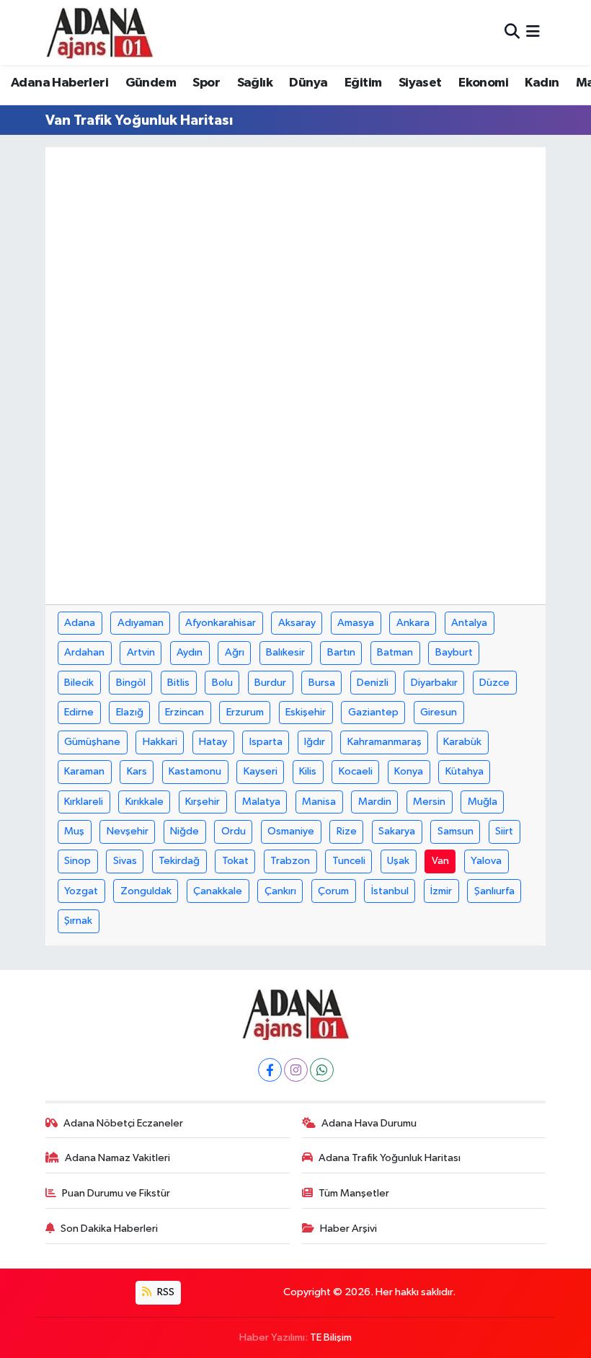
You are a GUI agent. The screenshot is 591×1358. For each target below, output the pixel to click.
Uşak (398, 860)
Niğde (184, 831)
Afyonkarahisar (220, 622)
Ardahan (84, 652)
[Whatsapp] (322, 1070)
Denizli (372, 682)
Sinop (77, 860)
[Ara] (512, 32)
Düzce (494, 682)
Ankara (413, 622)
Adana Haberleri (59, 82)
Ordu (233, 831)
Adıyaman (140, 622)
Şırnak (78, 920)
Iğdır (314, 741)
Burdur (270, 682)
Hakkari (160, 741)
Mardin (374, 801)
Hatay (213, 741)
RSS (164, 1292)
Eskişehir (305, 712)
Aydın (190, 652)
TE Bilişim (331, 1337)
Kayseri (260, 771)
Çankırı (280, 891)
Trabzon (290, 860)
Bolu (222, 682)
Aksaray (297, 622)
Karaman (84, 771)
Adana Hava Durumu (369, 1123)
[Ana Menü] (533, 32)
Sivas (125, 860)
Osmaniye (290, 831)
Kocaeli (356, 771)
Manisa (319, 801)
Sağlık (254, 82)
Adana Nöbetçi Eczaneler (123, 1123)
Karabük (462, 741)
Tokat (235, 860)
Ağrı (234, 652)
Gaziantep (373, 712)
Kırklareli (83, 801)
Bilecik (79, 682)
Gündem (150, 82)
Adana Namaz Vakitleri (117, 1157)
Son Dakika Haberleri (109, 1228)
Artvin (141, 652)
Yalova (486, 860)
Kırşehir (202, 801)
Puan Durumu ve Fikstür (116, 1193)
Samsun (455, 831)
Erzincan (184, 712)
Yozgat (81, 891)
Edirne (79, 712)
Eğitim (363, 82)
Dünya (308, 82)
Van (440, 860)
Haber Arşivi (348, 1228)
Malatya (261, 801)
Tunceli (348, 860)
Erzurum (245, 712)
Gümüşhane (92, 741)
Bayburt (454, 652)
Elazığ (129, 712)
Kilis (307, 771)
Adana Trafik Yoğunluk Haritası (390, 1157)
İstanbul (390, 891)
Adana (79, 622)
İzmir (441, 891)
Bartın (341, 652)
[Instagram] (296, 1070)
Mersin (429, 801)
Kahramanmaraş (384, 741)
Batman (395, 652)
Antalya (469, 622)
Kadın (542, 82)
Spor (206, 82)
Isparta (266, 741)
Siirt (504, 831)
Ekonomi (483, 82)
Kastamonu (195, 771)
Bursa (321, 682)
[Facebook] (270, 1070)
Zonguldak (146, 891)
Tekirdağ (179, 860)
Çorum (333, 891)
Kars (137, 771)
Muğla (482, 801)
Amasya (355, 622)
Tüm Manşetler (354, 1193)
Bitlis (178, 682)
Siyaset (420, 82)
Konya (408, 771)
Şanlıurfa (494, 891)
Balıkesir (285, 652)
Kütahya (464, 771)
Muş (74, 831)
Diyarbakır (434, 682)
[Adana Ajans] (99, 32)
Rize (347, 831)
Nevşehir (127, 831)
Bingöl (131, 682)
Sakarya (396, 831)
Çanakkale (217, 891)
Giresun (438, 712)
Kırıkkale (144, 801)
